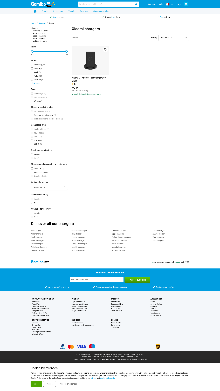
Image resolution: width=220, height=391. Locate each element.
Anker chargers (39, 38)
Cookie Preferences (124, 359)
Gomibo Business (78, 323)
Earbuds (153, 308)
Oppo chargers (118, 234)
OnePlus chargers (119, 231)
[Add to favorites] (105, 49)
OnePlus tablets (116, 311)
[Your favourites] (179, 4)
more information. (132, 356)
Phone (44, 11)
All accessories (155, 315)
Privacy (89, 359)
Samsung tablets (117, 304)
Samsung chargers (40, 31)
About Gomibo (116, 323)
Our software (115, 325)
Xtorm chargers (159, 237)
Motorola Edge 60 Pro (39, 313)
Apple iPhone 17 (37, 302)
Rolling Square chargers (121, 237)
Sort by (154, 38)
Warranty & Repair (38, 334)
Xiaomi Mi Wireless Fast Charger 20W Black (89, 79)
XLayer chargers (159, 234)
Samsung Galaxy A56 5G (40, 308)
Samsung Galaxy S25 (39, 306)
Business (151, 4)
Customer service (101, 11)
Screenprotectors (156, 304)
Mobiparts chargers (79, 244)
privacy (93, 378)
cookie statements (107, 378)
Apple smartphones (78, 302)
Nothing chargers (78, 250)
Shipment (35, 329)
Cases (152, 302)
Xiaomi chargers (159, 231)
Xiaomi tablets (116, 306)
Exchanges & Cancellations (41, 332)
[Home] (35, 11)
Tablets (71, 11)
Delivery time (36, 327)
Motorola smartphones (79, 308)
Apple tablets (115, 302)
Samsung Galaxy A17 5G (40, 315)
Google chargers (39, 36)
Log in (160, 4)
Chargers (42, 23)
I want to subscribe (137, 280)
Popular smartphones (43, 299)
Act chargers (36, 231)
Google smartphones (79, 311)
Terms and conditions (108, 359)
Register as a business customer (83, 325)
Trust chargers (117, 244)
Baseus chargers (37, 240)
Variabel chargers (119, 247)
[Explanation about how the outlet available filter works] (47, 195)
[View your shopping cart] (186, 4)
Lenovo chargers (78, 237)
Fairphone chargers (38, 247)
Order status (36, 325)
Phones (75, 299)
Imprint (96, 359)
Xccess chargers (118, 250)
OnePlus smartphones (79, 306)
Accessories (58, 11)
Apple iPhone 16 (37, 304)
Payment (35, 323)
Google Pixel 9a (37, 311)
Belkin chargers (37, 244)
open (178, 262)
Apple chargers (39, 33)
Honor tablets (115, 308)
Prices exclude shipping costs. (133, 354)
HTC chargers (77, 234)
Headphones (154, 311)
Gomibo (114, 320)
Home (33, 23)
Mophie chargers (78, 247)
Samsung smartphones (80, 304)
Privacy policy (116, 327)
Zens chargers (158, 240)
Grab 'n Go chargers (79, 231)
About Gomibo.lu (79, 359)
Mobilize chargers (40, 41)
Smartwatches (155, 313)
